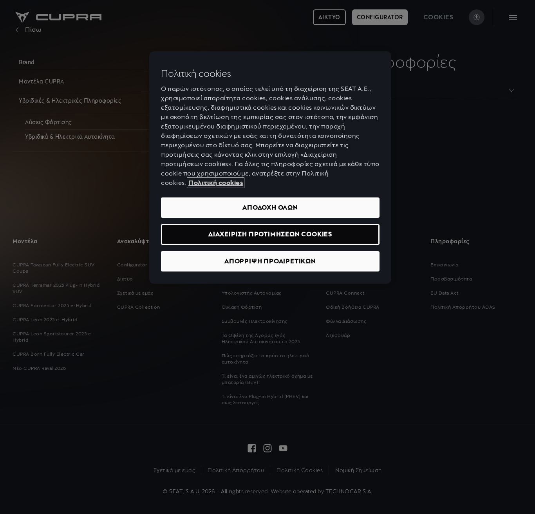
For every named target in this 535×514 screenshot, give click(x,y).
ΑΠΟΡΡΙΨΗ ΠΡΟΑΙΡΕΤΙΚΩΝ (270, 261)
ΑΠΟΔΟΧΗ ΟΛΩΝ (270, 207)
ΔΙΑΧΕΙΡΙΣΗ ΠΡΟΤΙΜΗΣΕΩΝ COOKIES (270, 234)
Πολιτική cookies (215, 182)
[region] (270, 167)
